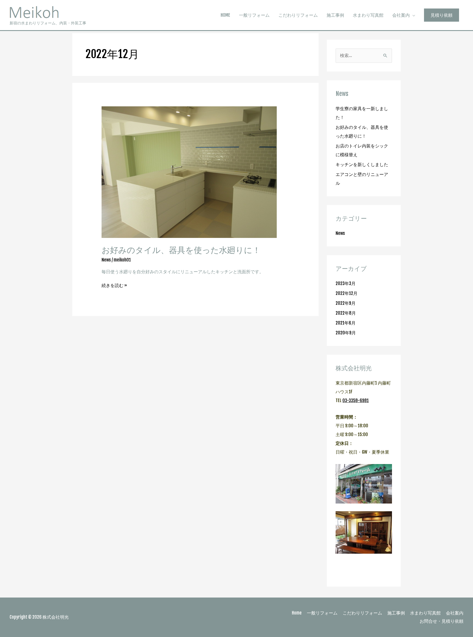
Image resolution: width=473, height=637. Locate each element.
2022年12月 (346, 293)
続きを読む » (114, 285)
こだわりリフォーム (298, 15)
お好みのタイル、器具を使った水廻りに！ (181, 250)
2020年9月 (346, 332)
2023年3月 (346, 283)
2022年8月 (346, 313)
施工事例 (335, 15)
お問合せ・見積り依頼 (441, 621)
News (106, 260)
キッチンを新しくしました (362, 164)
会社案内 (401, 15)
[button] (441, 15)
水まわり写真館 (368, 15)
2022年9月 (346, 303)
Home (297, 613)
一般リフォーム (254, 15)
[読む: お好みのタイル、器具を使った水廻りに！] (189, 172)
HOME (225, 15)
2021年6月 (346, 323)
